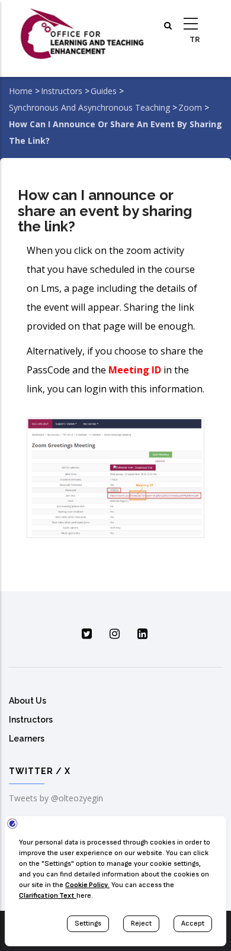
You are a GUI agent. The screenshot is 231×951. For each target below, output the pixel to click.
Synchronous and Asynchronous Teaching (89, 107)
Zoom (190, 107)
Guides (104, 90)
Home (21, 90)
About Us (27, 700)
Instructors (61, 90)
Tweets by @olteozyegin (56, 798)
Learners (26, 738)
